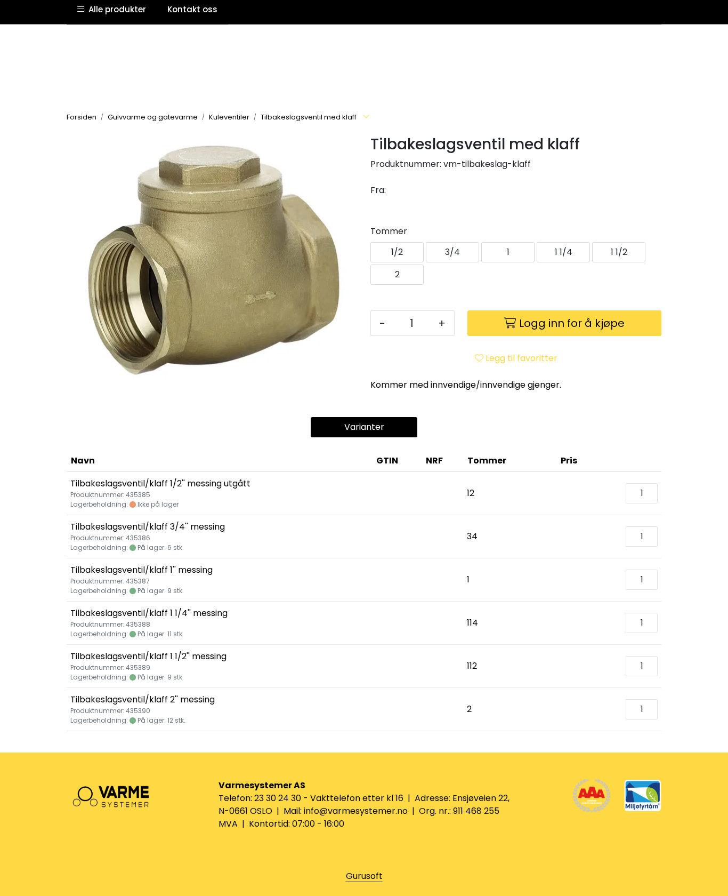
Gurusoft (364, 876)
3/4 (452, 252)
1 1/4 (563, 252)
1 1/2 (619, 252)
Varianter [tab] (364, 427)
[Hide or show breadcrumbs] (366, 117)
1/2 (397, 252)
